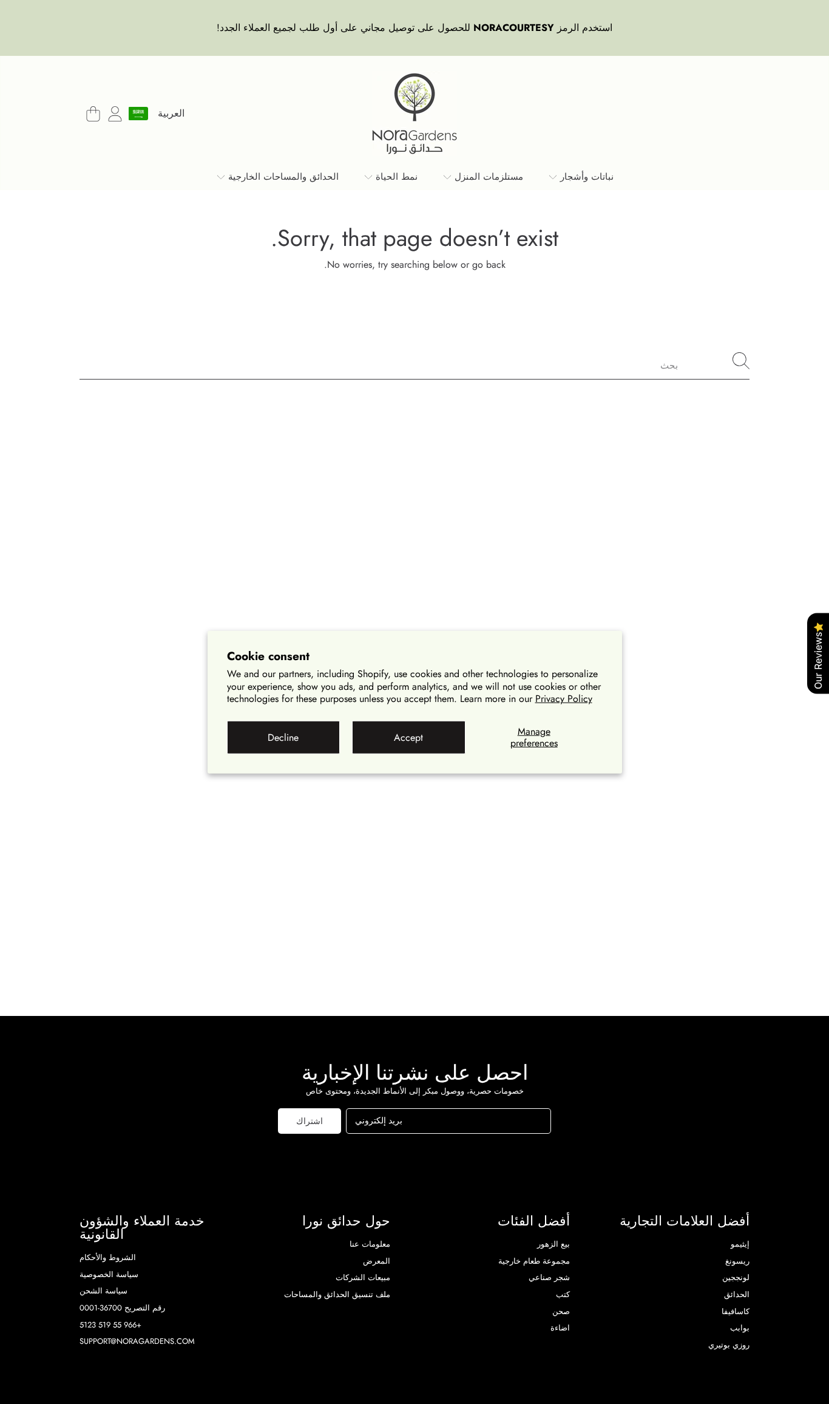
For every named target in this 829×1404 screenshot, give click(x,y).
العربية (171, 113)
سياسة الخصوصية (109, 1274)
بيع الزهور (553, 1244)
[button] (93, 113)
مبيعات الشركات (363, 1277)
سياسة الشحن (103, 1291)
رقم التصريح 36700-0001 (122, 1308)
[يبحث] (741, 360)
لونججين (735, 1277)
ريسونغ (737, 1261)
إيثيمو (740, 1244)
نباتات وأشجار (585, 176)
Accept (408, 737)
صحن (561, 1311)
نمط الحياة (395, 176)
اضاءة (560, 1328)
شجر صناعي (549, 1277)
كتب (563, 1294)
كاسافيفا (735, 1311)
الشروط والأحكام (108, 1257)
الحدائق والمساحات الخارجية (282, 176)
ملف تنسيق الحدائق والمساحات (337, 1294)
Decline (283, 737)
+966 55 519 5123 (110, 1325)
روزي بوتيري (728, 1345)
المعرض (376, 1261)
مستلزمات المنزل (487, 176)
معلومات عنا (370, 1244)
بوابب (739, 1328)
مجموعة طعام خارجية (534, 1261)
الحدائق (736, 1294)
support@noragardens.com (137, 1341)
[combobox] (414, 361)
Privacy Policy (563, 699)
